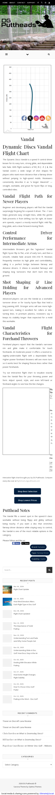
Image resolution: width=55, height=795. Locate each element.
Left (51, 463)
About (12, 3)
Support (31, 3)
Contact (21, 3)
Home (5, 3)
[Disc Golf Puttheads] (27, 21)
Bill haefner (8, 739)
